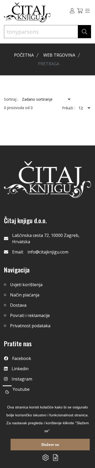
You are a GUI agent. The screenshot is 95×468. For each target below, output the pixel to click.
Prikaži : (68, 108)
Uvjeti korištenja (26, 284)
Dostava (18, 305)
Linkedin (20, 369)
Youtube (21, 389)
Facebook (21, 358)
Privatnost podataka (30, 326)
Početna (24, 55)
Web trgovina (59, 55)
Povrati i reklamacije (30, 315)
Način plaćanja (24, 295)
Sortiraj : (11, 99)
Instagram (22, 379)
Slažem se (50, 444)
